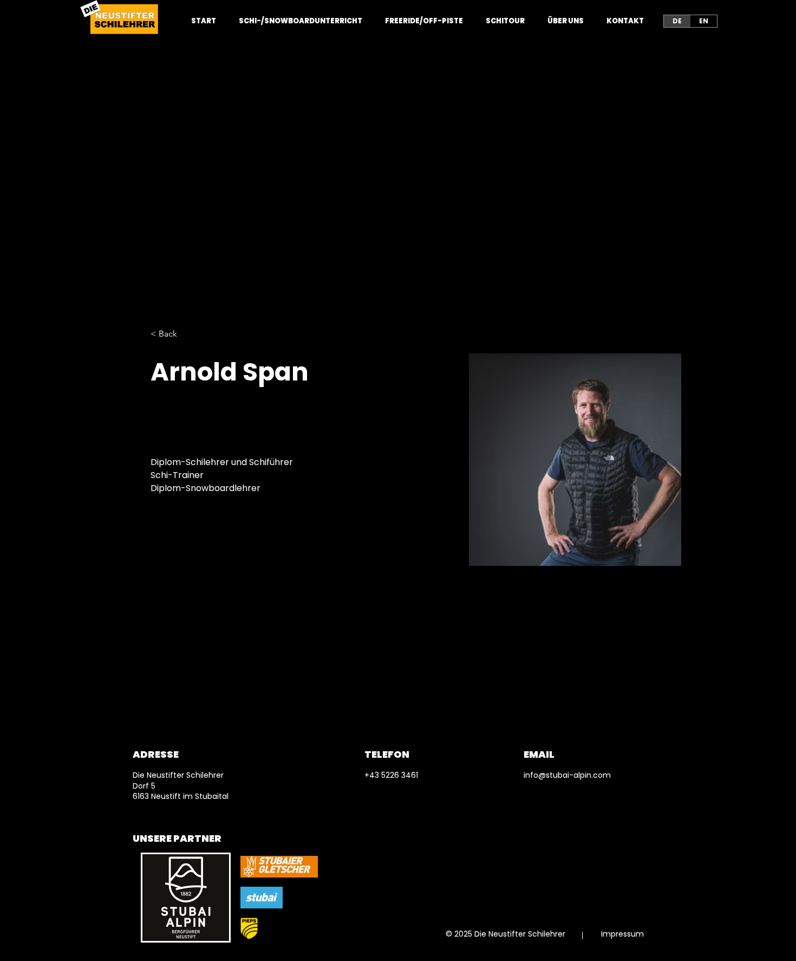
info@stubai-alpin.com (567, 775)
